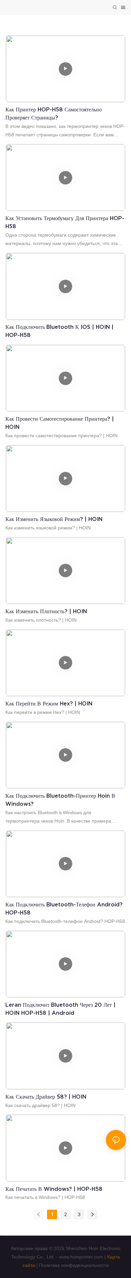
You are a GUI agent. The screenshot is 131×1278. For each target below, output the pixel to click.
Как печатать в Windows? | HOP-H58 (53, 1189)
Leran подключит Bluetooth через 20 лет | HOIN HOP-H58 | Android (60, 1009)
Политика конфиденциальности (74, 1265)
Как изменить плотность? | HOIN (46, 611)
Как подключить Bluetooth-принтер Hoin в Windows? (60, 800)
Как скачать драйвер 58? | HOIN (45, 1097)
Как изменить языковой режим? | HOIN (53, 519)
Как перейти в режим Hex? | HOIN (48, 703)
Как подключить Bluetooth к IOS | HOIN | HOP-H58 (59, 331)
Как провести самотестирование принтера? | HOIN (59, 423)
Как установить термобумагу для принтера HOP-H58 (64, 222)
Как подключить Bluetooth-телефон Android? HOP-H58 (64, 908)
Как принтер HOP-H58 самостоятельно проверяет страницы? (53, 113)
